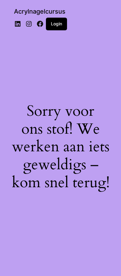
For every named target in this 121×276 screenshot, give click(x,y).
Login (56, 23)
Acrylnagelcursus (39, 11)
